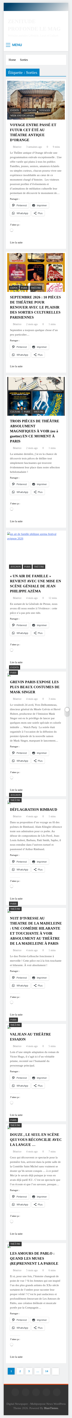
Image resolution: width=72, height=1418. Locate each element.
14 (46, 1371)
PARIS (24, 288)
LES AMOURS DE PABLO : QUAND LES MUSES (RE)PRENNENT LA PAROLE (34, 1258)
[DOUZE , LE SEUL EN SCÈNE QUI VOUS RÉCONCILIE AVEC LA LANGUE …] (9, 1127)
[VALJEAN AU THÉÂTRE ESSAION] (9, 1027)
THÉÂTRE (36, 288)
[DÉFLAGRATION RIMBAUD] (9, 802)
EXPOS (14, 288)
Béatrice (17, 146)
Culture (15, 411)
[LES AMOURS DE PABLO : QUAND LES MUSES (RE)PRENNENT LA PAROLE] (9, 1246)
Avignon (15, 566)
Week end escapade (22, 115)
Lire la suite (16, 242)
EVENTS (14, 110)
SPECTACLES (29, 110)
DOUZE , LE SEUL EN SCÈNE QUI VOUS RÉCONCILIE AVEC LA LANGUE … (36, 1140)
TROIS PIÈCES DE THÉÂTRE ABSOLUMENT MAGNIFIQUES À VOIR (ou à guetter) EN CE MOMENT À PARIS (34, 431)
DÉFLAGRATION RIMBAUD (33, 809)
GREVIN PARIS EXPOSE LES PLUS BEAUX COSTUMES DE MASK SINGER (35, 687)
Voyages (44, 110)
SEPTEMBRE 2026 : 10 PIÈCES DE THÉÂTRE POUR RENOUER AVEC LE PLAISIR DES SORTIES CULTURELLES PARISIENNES (35, 307)
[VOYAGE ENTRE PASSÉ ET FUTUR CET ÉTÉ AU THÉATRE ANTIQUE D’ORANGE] (36, 100)
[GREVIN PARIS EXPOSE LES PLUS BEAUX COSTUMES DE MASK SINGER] (9, 675)
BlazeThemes (51, 1408)
